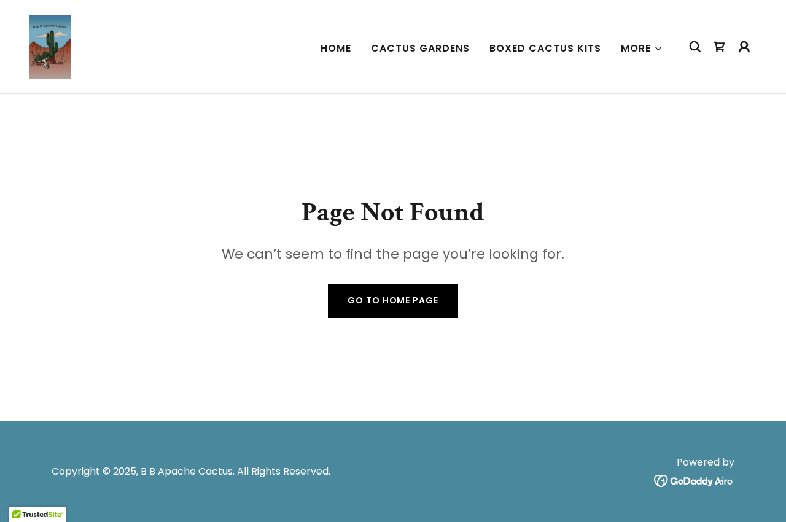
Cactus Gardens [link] (420, 48)
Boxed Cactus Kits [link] (545, 48)
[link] (50, 46)
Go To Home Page (393, 300)
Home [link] (336, 48)
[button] (642, 48)
